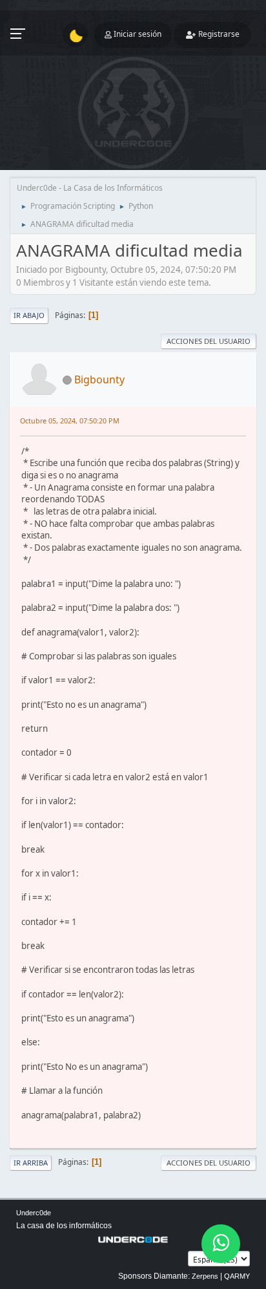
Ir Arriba (31, 1162)
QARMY (237, 1276)
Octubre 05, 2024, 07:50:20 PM (69, 420)
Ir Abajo (29, 315)
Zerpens (205, 1276)
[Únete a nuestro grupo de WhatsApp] (220, 1243)
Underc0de (33, 1213)
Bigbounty (99, 379)
